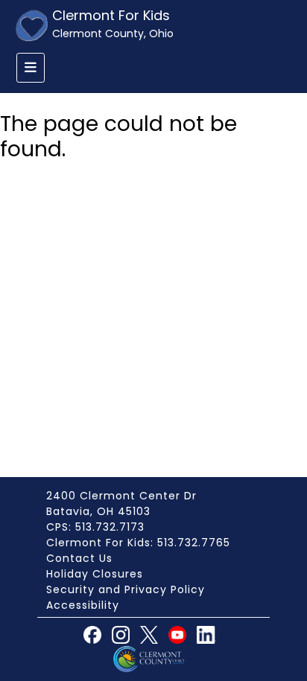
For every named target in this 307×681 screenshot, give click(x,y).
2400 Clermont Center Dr (121, 495)
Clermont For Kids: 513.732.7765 (138, 542)
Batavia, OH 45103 (98, 511)
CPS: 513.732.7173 (95, 526)
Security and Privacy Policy (125, 589)
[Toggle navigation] (30, 68)
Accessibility (82, 605)
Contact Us (79, 558)
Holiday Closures (94, 573)
